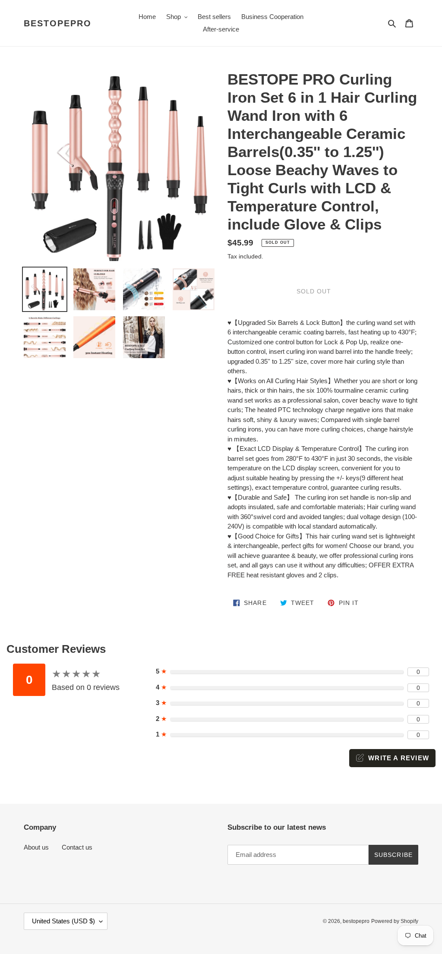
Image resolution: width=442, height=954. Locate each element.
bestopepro (58, 23)
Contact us (77, 847)
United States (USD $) (63, 921)
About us (36, 847)
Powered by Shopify (394, 921)
